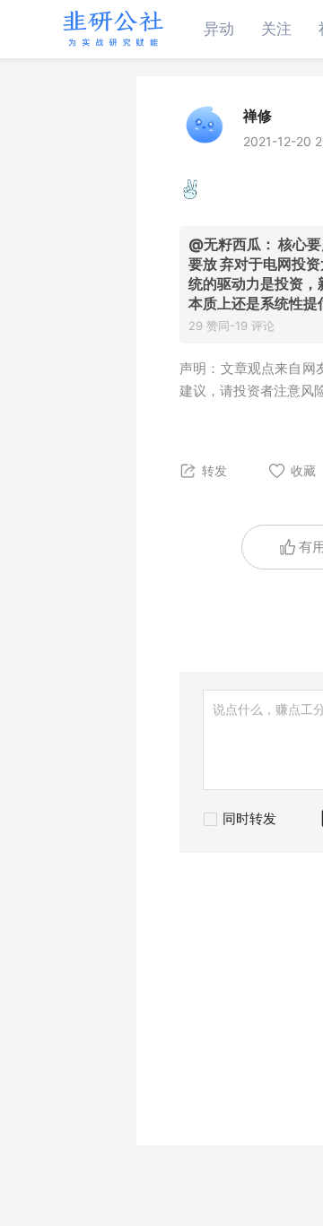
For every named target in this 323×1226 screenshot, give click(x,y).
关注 (276, 29)
